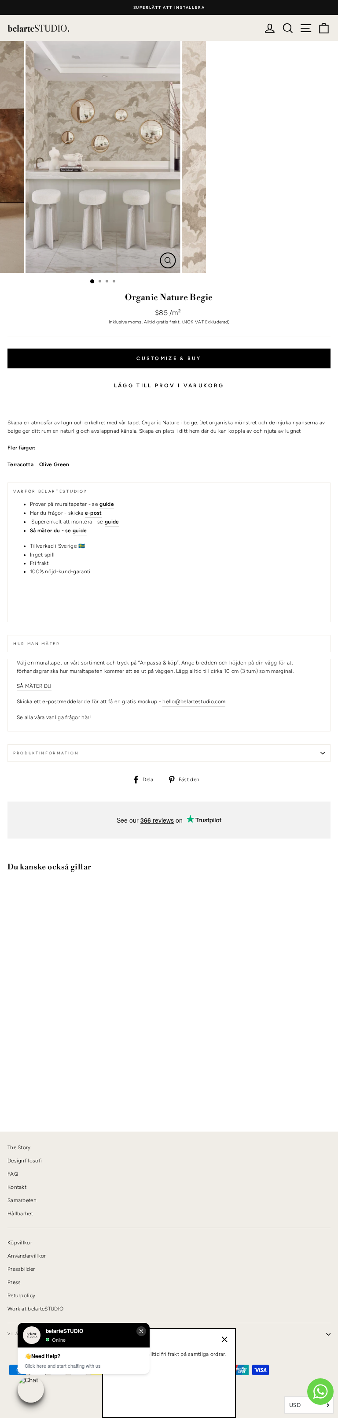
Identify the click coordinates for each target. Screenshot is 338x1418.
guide (80, 530)
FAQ (12, 1174)
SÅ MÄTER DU (34, 686)
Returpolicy (21, 1295)
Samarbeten (22, 1200)
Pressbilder (21, 1269)
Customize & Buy (169, 358)
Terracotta (20, 464)
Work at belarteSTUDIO (35, 1309)
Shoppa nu (30, 1095)
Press (14, 1282)
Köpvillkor (19, 1243)
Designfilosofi (24, 1161)
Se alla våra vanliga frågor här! (54, 717)
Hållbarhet (20, 1213)
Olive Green (54, 464)
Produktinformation (46, 753)
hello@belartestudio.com (193, 701)
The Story (19, 1147)
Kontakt (16, 1187)
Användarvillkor (26, 1256)
